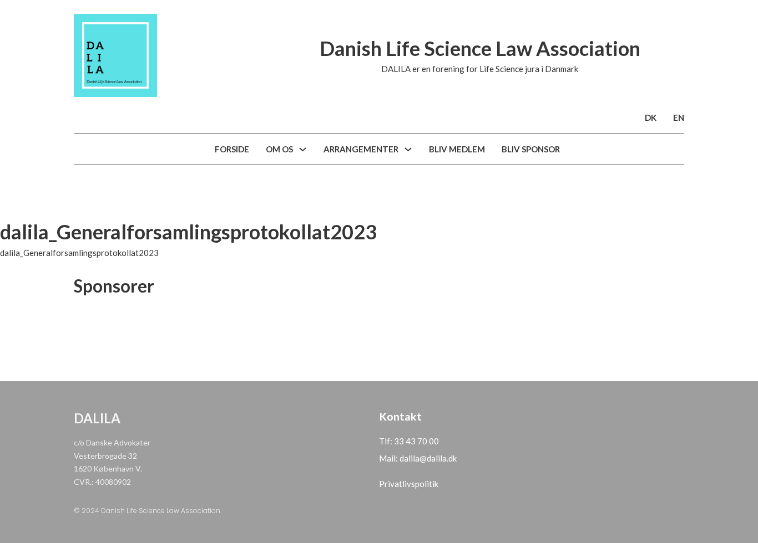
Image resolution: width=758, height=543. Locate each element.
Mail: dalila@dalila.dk (418, 458)
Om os (279, 149)
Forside (232, 149)
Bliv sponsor (531, 149)
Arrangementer (361, 149)
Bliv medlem (457, 149)
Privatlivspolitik (408, 484)
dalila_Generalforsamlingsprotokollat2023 (79, 253)
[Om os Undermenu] (303, 149)
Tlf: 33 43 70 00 (409, 441)
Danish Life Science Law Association (480, 48)
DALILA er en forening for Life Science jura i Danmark (479, 69)
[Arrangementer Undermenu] (408, 149)
